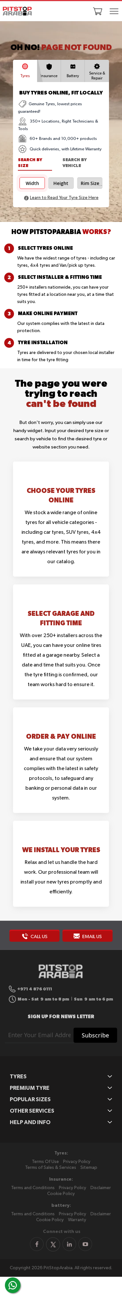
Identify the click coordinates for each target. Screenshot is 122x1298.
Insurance (49, 76)
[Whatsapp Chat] (13, 1285)
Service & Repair (97, 76)
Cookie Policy (61, 1193)
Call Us (38, 936)
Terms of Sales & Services (50, 1167)
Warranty (77, 1220)
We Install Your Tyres (61, 849)
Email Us (91, 936)
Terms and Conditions (33, 1188)
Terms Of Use (45, 1161)
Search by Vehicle (74, 162)
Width (32, 183)
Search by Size (30, 162)
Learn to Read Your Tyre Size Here (64, 197)
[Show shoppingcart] (97, 11)
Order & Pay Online (61, 736)
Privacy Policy (76, 1161)
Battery (73, 76)
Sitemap (88, 1167)
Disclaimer (100, 1188)
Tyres (25, 76)
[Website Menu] (114, 11)
